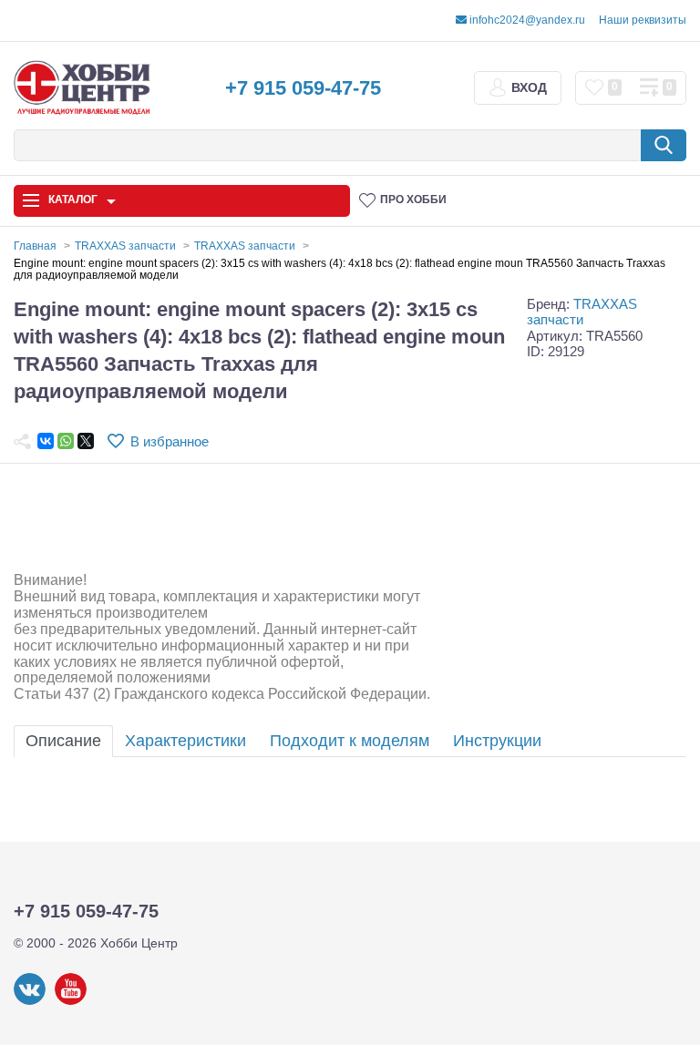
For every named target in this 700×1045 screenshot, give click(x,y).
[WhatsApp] (65, 441)
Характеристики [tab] (185, 741)
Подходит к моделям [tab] (349, 741)
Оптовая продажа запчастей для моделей (105, 819)
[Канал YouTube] (71, 1001)
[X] (85, 441)
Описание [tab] (63, 741)
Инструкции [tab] (497, 741)
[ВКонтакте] (45, 441)
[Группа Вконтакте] (30, 1001)
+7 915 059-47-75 (303, 88)
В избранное (169, 441)
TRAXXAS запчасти (582, 311)
